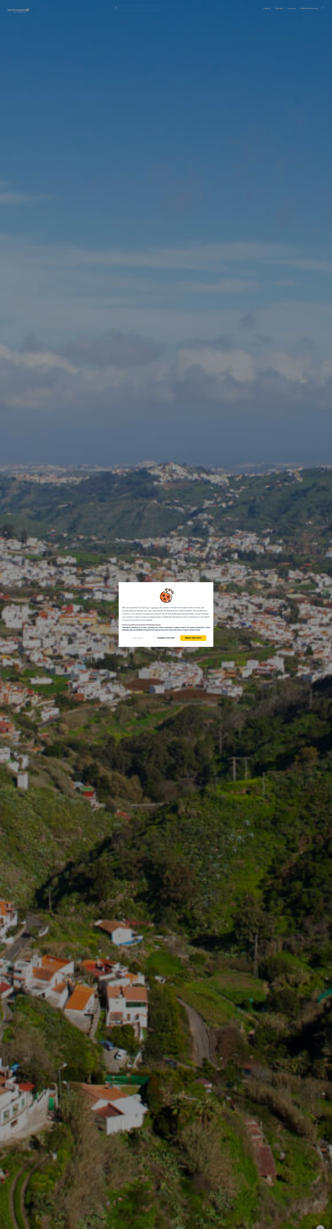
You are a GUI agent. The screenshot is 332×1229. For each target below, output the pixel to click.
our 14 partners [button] (152, 608)
